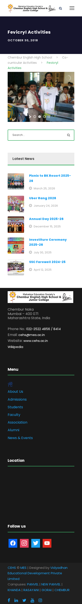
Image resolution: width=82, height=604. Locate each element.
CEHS (12, 567)
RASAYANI (31, 590)
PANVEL (32, 584)
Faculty (14, 414)
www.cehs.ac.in (35, 340)
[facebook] (9, 600)
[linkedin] (16, 600)
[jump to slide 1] (34, 116)
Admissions (17, 399)
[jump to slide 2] (39, 116)
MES (23, 567)
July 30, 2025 (43, 252)
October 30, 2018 (23, 40)
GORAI (47, 590)
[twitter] (24, 600)
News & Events (20, 437)
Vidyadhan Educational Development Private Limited (38, 573)
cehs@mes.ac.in (31, 334)
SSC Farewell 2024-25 (47, 262)
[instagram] (40, 600)
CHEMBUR (62, 590)
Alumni (13, 430)
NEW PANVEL (51, 584)
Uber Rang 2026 (42, 198)
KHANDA (14, 590)
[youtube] (32, 600)
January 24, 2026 (46, 206)
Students (15, 407)
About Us (15, 391)
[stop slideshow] (49, 116)
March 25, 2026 (44, 188)
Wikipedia (15, 346)
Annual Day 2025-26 (46, 219)
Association (17, 422)
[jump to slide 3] (44, 116)
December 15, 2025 (47, 226)
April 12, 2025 (43, 270)
